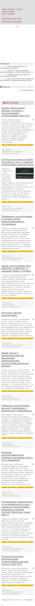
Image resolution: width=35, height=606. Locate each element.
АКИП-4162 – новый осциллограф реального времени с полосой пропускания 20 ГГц (16, 71)
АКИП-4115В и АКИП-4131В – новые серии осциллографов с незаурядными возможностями (17, 79)
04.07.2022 (7, 492)
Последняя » (29, 600)
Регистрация (11, 14)
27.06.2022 (7, 546)
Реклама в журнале (8, 11)
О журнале (18, 9)
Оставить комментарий (11, 153)
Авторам (4, 9)
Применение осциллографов (11, 21)
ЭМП (19, 18)
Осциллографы (7, 18)
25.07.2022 (7, 343)
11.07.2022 (7, 442)
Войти (3, 14)
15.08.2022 (7, 206)
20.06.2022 (7, 590)
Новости (6, 64)
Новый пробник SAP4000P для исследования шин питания (13, 67)
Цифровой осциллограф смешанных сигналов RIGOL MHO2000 (15, 75)
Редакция (11, 9)
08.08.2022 (7, 256)
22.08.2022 (7, 149)
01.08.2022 (7, 303)
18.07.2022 (7, 395)
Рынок (15, 18)
